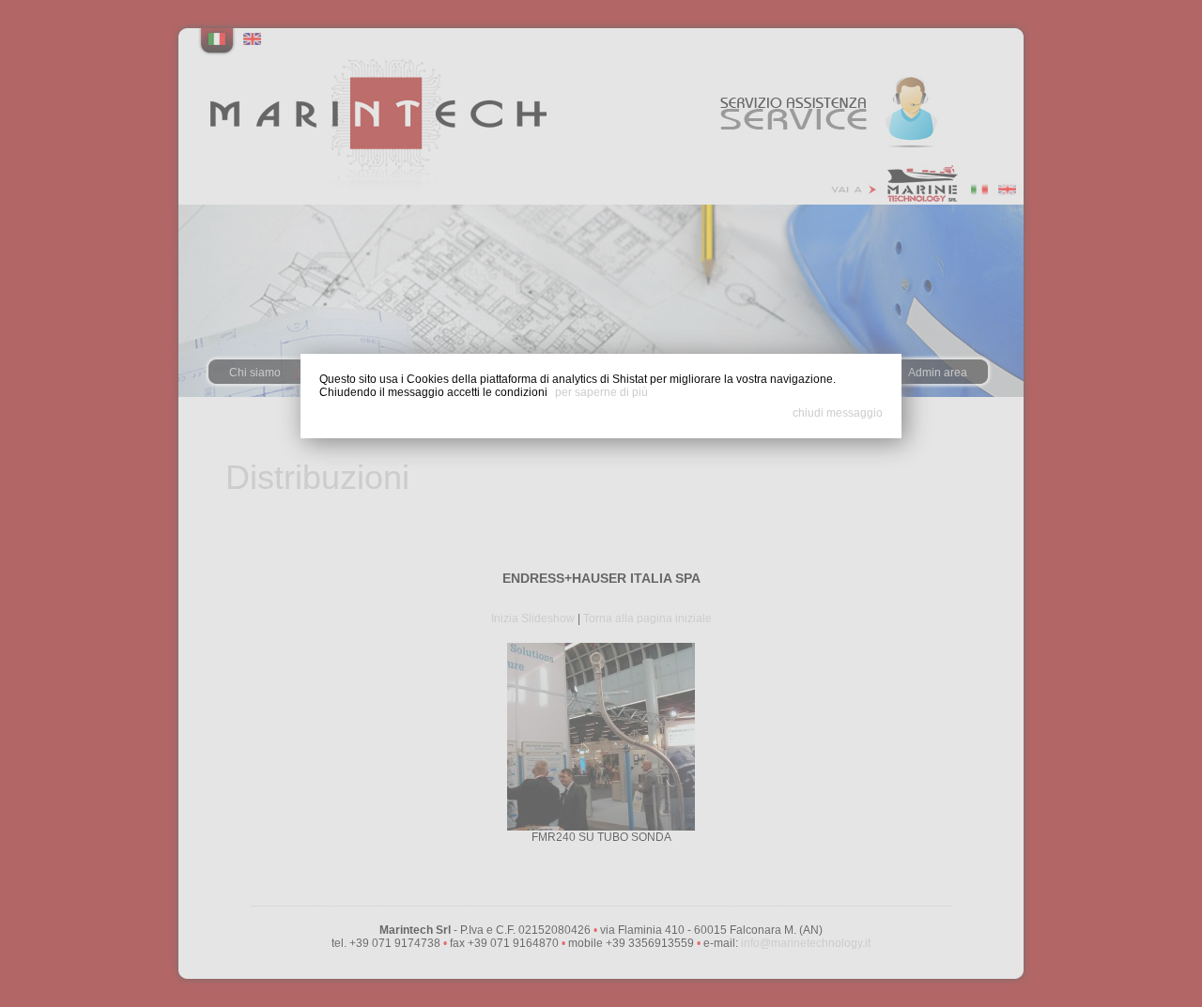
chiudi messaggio (838, 413)
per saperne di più (601, 392)
